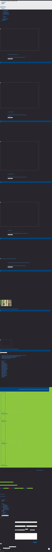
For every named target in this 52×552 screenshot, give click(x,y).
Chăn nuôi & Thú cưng (6, 13)
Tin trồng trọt (3, 376)
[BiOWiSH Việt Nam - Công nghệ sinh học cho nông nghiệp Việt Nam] (3, 7)
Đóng (0, 543)
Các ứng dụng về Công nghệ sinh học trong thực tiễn (8, 357)
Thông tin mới (5, 16)
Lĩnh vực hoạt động (4, 11)
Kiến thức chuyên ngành (5, 368)
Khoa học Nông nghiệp (4, 366)
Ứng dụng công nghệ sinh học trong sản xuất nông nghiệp (9, 356)
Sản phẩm (3, 510)
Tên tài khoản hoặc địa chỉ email (4, 546)
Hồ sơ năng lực (4, 2)
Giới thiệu (3, 8)
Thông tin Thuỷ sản (4, 374)
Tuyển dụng (3, 500)
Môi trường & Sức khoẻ (6, 14)
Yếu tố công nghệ (5, 505)
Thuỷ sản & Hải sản (5, 12)
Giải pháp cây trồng (4, 363)
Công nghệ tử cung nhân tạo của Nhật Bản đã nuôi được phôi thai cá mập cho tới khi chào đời (14, 355)
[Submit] (0, 353)
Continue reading (10, 117)
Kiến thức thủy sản (4, 369)
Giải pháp (4, 17)
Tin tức (3, 15)
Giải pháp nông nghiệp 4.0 (5, 365)
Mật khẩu (1, 548)
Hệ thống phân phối (5, 10)
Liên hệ (3, 513)
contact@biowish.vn (2, 496)
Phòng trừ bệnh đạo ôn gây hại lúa (6, 358)
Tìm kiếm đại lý (5, 19)
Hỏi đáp (3, 3)
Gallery (2, 361)
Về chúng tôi (4, 9)
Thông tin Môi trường (4, 372)
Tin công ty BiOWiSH (4, 375)
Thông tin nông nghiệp (4, 373)
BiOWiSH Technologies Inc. (40, 470)
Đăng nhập (7, 549)
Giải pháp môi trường (4, 364)
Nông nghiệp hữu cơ (4, 370)
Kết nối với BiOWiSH (5, 18)
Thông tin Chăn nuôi (4, 371)
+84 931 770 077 (2, 494)
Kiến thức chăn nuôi (4, 367)
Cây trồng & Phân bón (6, 507)
